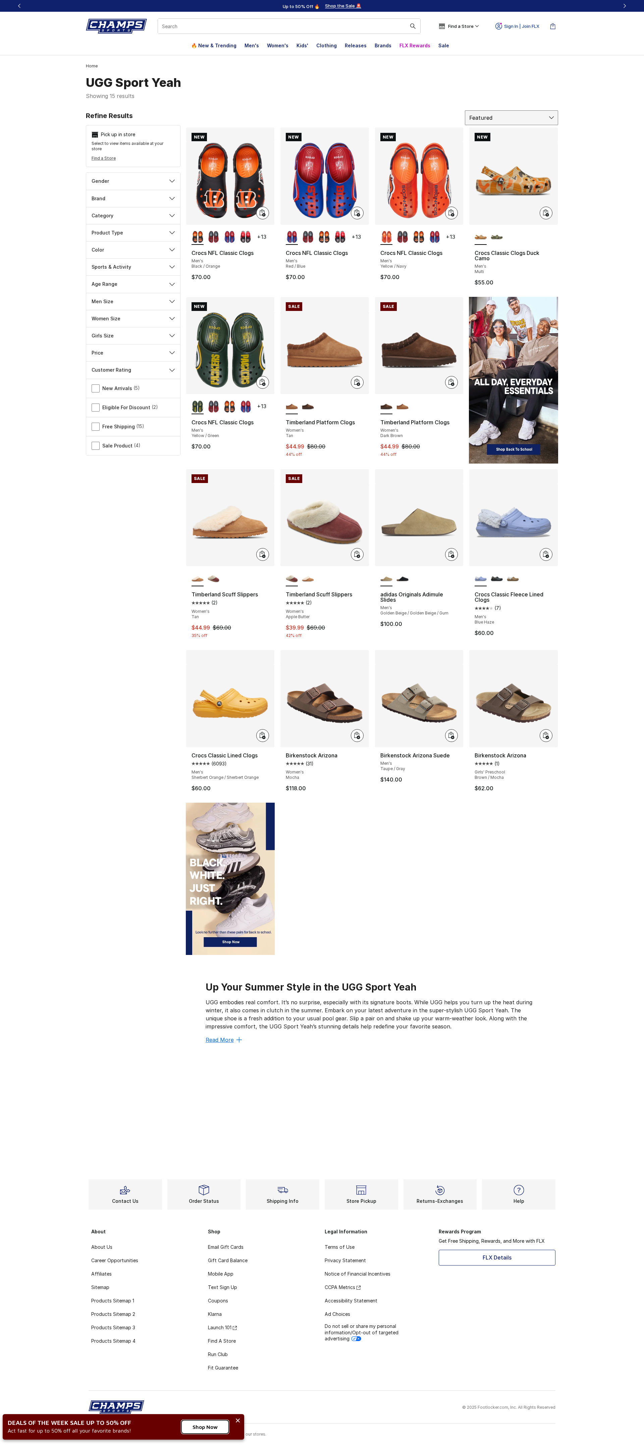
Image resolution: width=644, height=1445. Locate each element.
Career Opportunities (114, 1260)
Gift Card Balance (228, 1260)
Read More (220, 1039)
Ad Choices (337, 1314)
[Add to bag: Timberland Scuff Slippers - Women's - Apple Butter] (357, 554)
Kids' (302, 45)
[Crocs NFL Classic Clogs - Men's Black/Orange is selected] (198, 237)
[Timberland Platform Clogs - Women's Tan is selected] (292, 406)
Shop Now (205, 1427)
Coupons (218, 1300)
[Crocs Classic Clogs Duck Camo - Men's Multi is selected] (481, 237)
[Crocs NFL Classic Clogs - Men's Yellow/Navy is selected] (386, 237)
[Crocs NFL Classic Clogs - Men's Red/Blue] (229, 237)
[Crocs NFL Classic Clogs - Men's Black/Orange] (324, 237)
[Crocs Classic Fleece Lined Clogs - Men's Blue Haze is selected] (481, 579)
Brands (383, 45)
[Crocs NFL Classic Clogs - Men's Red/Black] (214, 237)
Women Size (106, 318)
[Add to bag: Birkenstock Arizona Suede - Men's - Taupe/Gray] (451, 735)
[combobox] (289, 26)
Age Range (104, 284)
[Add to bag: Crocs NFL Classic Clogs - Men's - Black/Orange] (262, 213)
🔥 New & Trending (213, 45)
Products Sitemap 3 (113, 1327)
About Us (101, 1247)
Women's (277, 45)
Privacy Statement (345, 1260)
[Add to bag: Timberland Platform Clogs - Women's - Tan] (357, 382)
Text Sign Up (222, 1287)
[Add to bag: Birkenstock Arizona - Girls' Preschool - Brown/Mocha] (546, 735)
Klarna (215, 1314)
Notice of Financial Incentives (357, 1274)
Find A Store (222, 1341)
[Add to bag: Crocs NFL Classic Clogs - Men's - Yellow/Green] (262, 382)
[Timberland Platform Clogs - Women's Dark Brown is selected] (386, 406)
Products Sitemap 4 (113, 1341)
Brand (98, 198)
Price (97, 353)
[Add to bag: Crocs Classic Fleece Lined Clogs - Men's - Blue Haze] (546, 554)
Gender (100, 181)
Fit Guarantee (223, 1368)
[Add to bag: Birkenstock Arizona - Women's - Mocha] (357, 735)
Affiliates (101, 1274)
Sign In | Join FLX (521, 26)
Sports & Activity (111, 267)
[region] (322, 6)
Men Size (102, 301)
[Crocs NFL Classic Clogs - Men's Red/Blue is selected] (292, 237)
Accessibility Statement (351, 1300)
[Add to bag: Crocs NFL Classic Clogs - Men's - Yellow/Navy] (451, 213)
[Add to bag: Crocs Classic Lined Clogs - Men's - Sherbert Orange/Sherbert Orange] (262, 735)
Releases (356, 45)
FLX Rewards (414, 45)
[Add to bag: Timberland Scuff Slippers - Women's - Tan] (262, 554)
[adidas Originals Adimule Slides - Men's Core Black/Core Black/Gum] (402, 579)
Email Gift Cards (226, 1247)
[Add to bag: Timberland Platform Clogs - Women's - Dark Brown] (451, 382)
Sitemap (100, 1287)
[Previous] (19, 6)
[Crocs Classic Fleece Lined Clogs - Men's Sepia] (513, 579)
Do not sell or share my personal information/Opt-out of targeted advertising (361, 1332)
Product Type (107, 232)
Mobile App (220, 1274)
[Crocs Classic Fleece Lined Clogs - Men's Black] (497, 579)
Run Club (218, 1354)
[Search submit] (413, 26)
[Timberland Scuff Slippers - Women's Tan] (308, 579)
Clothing (326, 45)
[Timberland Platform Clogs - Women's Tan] (402, 406)
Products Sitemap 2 (113, 1314)
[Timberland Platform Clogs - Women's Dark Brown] (308, 406)
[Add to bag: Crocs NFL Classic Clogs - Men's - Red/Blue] (357, 213)
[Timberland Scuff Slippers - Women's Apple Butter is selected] (292, 579)
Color (98, 250)
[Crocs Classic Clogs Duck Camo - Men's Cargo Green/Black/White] (497, 237)
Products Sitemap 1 (112, 1300)
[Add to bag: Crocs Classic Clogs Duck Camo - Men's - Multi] (546, 213)
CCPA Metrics (340, 1287)
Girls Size (103, 335)
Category (102, 215)
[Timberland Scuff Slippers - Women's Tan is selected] (198, 579)
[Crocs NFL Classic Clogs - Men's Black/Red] (245, 237)
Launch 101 (219, 1327)
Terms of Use (340, 1247)
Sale (443, 45)
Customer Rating (111, 370)
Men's (252, 45)
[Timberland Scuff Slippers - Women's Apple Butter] (214, 579)
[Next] (624, 6)
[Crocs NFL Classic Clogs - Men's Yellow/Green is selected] (198, 406)
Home (92, 65)
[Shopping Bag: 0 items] (552, 26)
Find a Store (104, 158)
